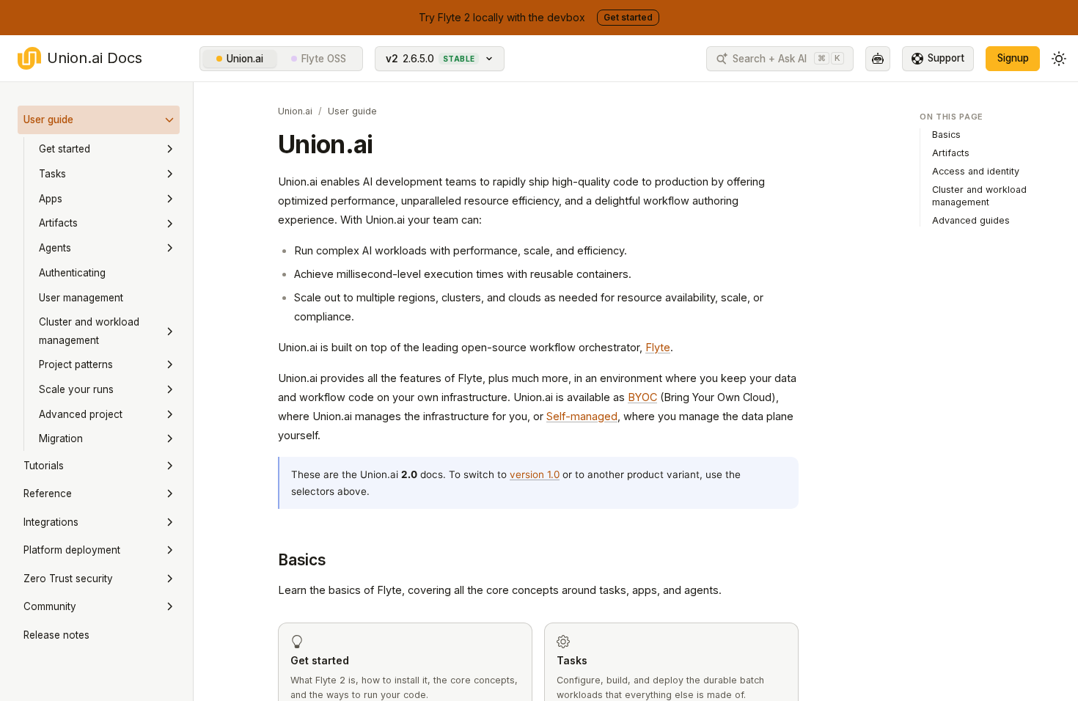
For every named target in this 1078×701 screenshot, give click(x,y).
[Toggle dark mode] (1059, 58)
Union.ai (245, 59)
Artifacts (950, 152)
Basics (302, 560)
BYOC (642, 397)
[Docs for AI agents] (877, 58)
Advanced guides (971, 220)
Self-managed (581, 416)
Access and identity (975, 171)
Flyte (657, 347)
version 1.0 (535, 474)
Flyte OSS (323, 59)
